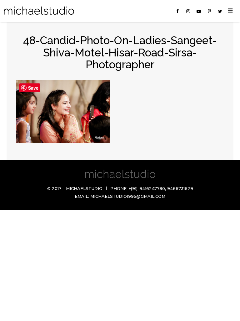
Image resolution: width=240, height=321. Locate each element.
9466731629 (180, 188)
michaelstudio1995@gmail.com (127, 196)
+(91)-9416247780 (147, 188)
